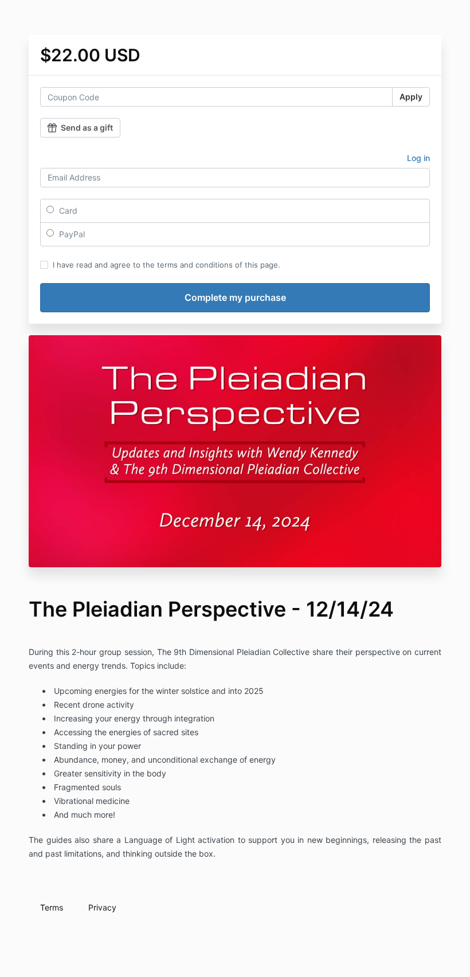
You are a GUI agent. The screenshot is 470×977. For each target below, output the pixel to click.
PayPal (71, 234)
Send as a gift (87, 127)
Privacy (102, 907)
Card (67, 210)
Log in (418, 158)
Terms (51, 907)
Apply (410, 96)
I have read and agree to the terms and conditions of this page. (166, 264)
